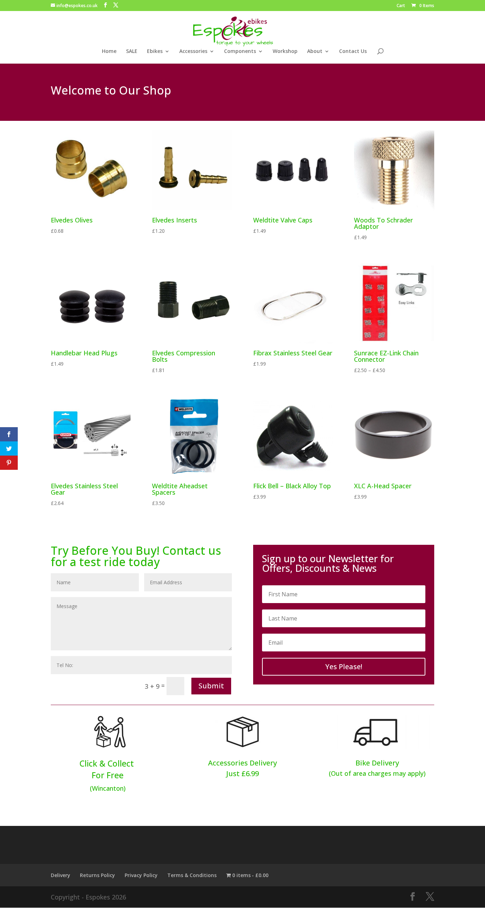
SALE (131, 51)
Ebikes (155, 51)
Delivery (60, 875)
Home (109, 51)
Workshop (285, 51)
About (314, 51)
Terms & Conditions (192, 875)
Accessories (193, 51)
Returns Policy (97, 875)
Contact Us (353, 51)
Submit (211, 686)
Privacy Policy (141, 875)
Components (240, 51)
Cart (401, 6)
